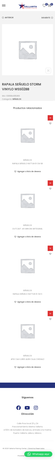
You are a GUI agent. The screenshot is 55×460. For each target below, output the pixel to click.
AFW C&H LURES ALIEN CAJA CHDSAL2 (27, 359)
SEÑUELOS (16, 99)
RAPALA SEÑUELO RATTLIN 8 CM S (27, 294)
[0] (44, 5)
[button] (50, 123)
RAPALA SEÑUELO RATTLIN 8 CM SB (27, 163)
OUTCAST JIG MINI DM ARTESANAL (27, 228)
